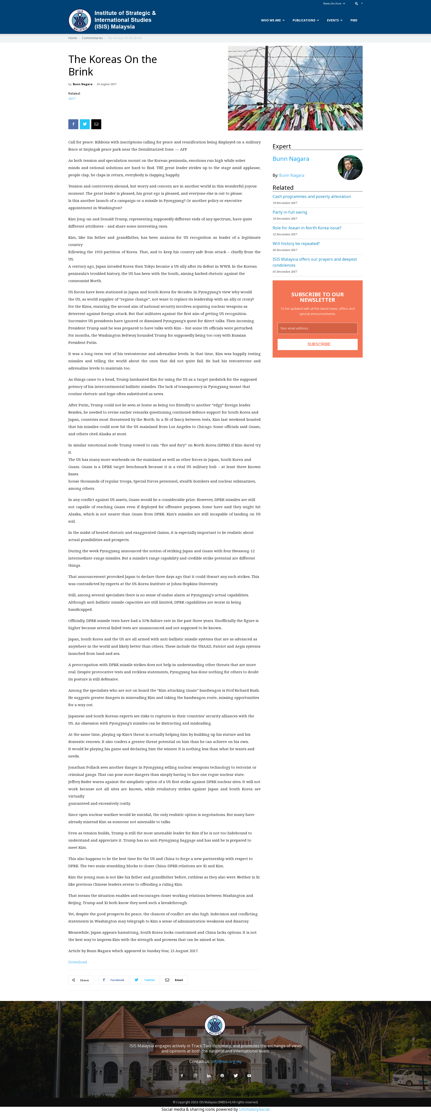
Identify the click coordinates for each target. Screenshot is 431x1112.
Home (72, 38)
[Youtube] (249, 1076)
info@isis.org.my (226, 1061)
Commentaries (92, 38)
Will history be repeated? (296, 243)
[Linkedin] (209, 1076)
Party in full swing (290, 212)
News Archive (332, 3)
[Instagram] (195, 1076)
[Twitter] (236, 1076)
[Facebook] (182, 1076)
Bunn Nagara (83, 84)
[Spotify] (222, 1076)
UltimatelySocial (254, 1109)
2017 (71, 98)
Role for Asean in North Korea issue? (307, 228)
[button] (358, 3)
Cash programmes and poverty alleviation (312, 196)
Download (77, 961)
